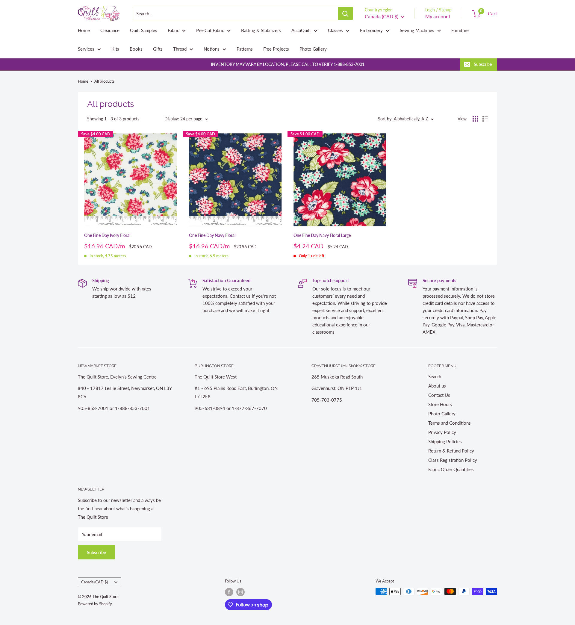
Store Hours (440, 404)
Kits (115, 49)
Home (84, 30)
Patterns (245, 49)
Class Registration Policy (452, 460)
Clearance (109, 30)
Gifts (158, 49)
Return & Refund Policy (451, 450)
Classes (335, 30)
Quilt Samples (143, 30)
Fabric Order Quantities (451, 469)
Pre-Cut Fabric (210, 30)
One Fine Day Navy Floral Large (322, 235)
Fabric (173, 30)
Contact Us (439, 395)
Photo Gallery (313, 49)
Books (136, 49)
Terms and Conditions (449, 423)
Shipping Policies (445, 441)
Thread (180, 49)
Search (434, 376)
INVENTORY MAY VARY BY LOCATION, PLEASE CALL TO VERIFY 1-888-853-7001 (287, 64)
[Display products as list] (485, 119)
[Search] (345, 13)
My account (437, 16)
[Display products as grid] (475, 119)
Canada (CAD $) (94, 581)
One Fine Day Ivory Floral (107, 235)
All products (104, 81)
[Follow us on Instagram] (240, 592)
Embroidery (371, 30)
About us (437, 385)
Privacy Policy (442, 432)
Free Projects (276, 49)
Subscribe (483, 64)
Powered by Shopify (95, 603)
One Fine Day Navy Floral (212, 235)
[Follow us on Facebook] (229, 592)
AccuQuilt (301, 30)
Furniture (460, 30)
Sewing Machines (417, 30)
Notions (212, 49)
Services (86, 49)
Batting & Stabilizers (261, 30)
